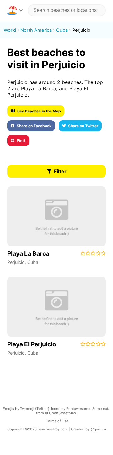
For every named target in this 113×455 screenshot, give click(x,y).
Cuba (32, 262)
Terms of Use (57, 421)
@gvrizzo (98, 429)
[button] (15, 10)
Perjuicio (16, 262)
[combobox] (67, 10)
